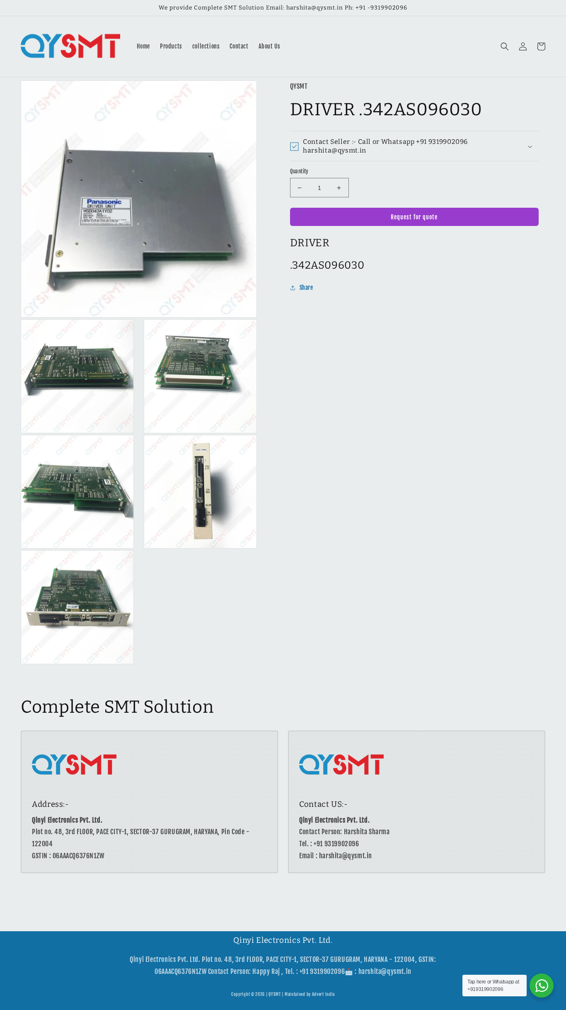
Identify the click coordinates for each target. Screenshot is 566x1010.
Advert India (323, 994)
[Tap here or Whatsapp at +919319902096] (542, 986)
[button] (505, 46)
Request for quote (414, 217)
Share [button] (306, 287)
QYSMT (274, 994)
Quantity (299, 171)
